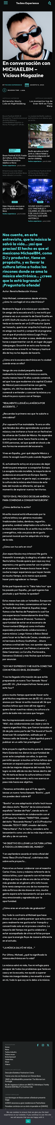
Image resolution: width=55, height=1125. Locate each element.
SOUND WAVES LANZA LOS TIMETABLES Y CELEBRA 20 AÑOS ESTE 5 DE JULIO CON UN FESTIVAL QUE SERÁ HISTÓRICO (40, 212)
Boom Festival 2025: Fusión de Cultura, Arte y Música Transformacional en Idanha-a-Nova (15, 159)
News (40, 147)
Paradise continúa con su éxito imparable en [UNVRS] (26, 1106)
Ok (28, 1121)
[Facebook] (38, 1045)
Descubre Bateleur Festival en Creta (19, 1073)
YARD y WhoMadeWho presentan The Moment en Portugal (25, 1080)
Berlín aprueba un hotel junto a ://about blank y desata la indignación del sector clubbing (39, 155)
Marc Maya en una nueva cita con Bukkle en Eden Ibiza (13, 208)
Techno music (13, 150)
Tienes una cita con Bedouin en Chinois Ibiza (23, 1076)
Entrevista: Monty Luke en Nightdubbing (14, 102)
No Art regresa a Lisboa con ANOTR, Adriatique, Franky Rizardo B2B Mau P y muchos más (27, 1086)
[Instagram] (43, 1045)
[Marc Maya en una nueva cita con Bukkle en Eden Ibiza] (15, 191)
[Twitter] (48, 1045)
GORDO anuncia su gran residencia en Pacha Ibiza (25, 1103)
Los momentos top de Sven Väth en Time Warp (41, 103)
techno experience (13, 85)
